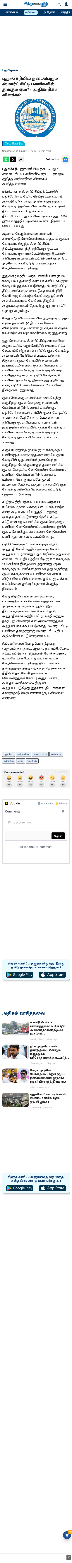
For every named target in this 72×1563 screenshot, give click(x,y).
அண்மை (11, 12)
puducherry (56, 754)
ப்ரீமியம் (30, 12)
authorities (9, 761)
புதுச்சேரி (8, 754)
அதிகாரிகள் (23, 754)
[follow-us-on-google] (65, 159)
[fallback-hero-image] (15, 1028)
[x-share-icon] (13, 161)
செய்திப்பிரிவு (14, 143)
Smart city (32, 761)
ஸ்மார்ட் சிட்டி (40, 754)
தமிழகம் (49, 12)
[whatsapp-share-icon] (6, 161)
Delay (20, 761)
